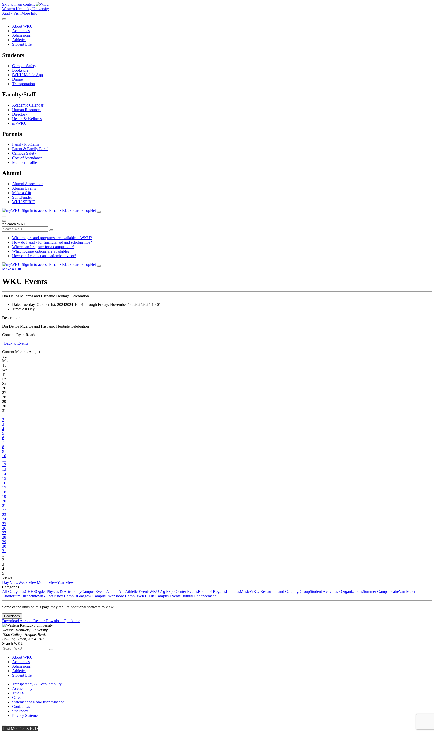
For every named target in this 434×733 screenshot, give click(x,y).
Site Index (20, 711)
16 (4, 483)
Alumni (112, 591)
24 (4, 519)
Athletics (19, 40)
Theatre (393, 591)
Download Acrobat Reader (24, 621)
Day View (10, 582)
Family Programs (25, 144)
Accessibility (22, 688)
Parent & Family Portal (30, 149)
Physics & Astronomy (64, 591)
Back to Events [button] (15, 343)
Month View (47, 582)
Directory (19, 114)
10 (4, 456)
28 (4, 537)
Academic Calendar (27, 105)
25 (4, 523)
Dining (17, 79)
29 (4, 542)
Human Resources (26, 110)
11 (4, 460)
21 (4, 505)
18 (4, 492)
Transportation (23, 84)
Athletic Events (137, 591)
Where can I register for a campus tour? (43, 247)
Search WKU (14, 224)
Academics (21, 31)
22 (4, 510)
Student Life (22, 44)
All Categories (13, 591)
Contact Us (21, 706)
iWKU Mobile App (27, 75)
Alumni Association (27, 184)
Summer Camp (375, 591)
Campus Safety (24, 66)
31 (4, 551)
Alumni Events (24, 188)
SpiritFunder (22, 197)
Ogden (41, 591)
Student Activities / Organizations (336, 591)
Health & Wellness (27, 119)
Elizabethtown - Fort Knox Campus (48, 596)
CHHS (30, 591)
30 (4, 546)
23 (4, 514)
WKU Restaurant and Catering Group (280, 591)
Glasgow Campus (91, 596)
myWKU (19, 123)
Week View (27, 582)
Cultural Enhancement (198, 596)
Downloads (12, 616)
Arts (121, 591)
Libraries (233, 591)
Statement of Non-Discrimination (38, 702)
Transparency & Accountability (37, 684)
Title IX (18, 693)
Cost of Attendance (27, 158)
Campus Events (93, 591)
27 (4, 533)
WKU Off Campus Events (159, 596)
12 (4, 465)
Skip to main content (18, 4)
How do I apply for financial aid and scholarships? (52, 242)
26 (4, 528)
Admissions (21, 35)
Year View (65, 582)
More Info (29, 13)
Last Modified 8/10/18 (20, 728)
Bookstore (20, 70)
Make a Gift (21, 193)
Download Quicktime (63, 621)
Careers (18, 697)
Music (245, 591)
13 (4, 469)
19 (4, 496)
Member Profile (24, 162)
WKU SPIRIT (23, 202)
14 (4, 474)
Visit (16, 13)
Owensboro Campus (121, 596)
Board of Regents (212, 591)
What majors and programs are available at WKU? (52, 238)
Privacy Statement (26, 715)
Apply (7, 13)
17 (4, 487)
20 (4, 501)
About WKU (22, 26)
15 (4, 478)
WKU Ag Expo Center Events (173, 591)
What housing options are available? (40, 251)
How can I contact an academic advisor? (44, 256)
